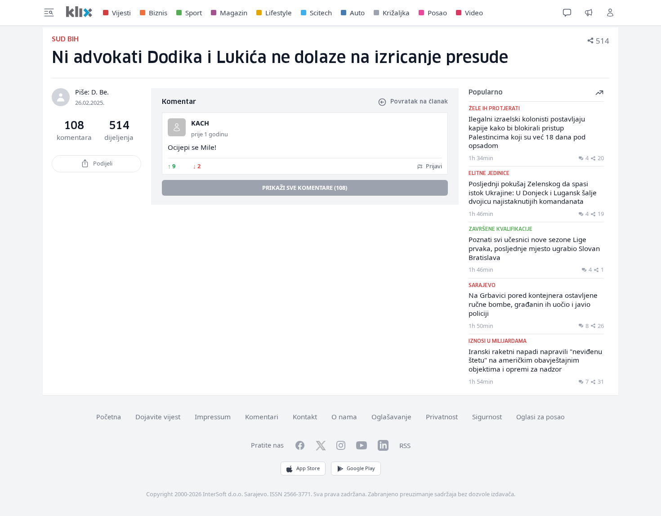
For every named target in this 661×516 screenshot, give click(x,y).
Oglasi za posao (540, 417)
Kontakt (305, 416)
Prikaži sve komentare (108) (304, 188)
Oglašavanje (391, 416)
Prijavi (433, 166)
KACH (200, 123)
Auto (357, 12)
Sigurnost (487, 416)
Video (474, 12)
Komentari (261, 416)
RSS (405, 445)
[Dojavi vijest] (589, 12)
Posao (437, 12)
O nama (344, 416)
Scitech (321, 12)
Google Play (361, 468)
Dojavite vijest (157, 416)
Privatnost (442, 416)
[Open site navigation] (49, 12)
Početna (108, 417)
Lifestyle (278, 12)
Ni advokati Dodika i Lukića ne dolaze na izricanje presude (280, 58)
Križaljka (396, 12)
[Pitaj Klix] (567, 12)
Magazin (233, 12)
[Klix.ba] (79, 11)
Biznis (158, 12)
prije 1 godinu (209, 134)
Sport (193, 12)
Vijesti (121, 12)
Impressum (213, 416)
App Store (308, 468)
